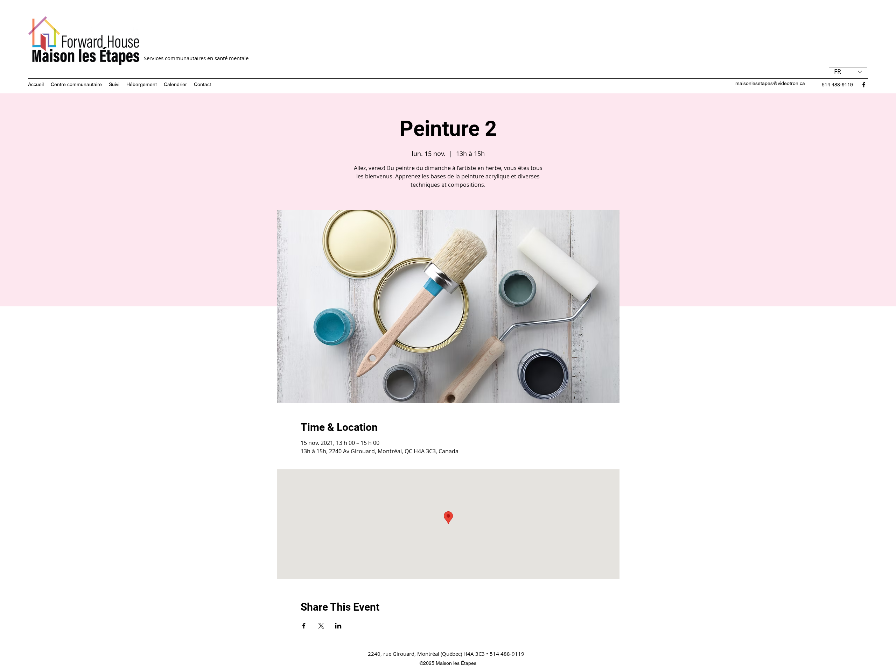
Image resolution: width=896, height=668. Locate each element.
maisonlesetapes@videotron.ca (770, 83)
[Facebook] (863, 84)
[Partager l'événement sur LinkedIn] (338, 625)
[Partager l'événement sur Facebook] (304, 625)
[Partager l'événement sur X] (321, 625)
